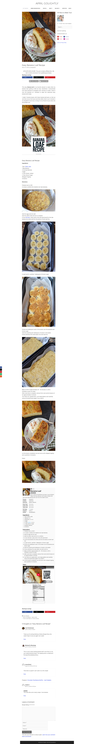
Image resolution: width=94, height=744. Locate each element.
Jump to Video (44, 81)
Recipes (27, 615)
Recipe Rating (25, 704)
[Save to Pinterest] (1, 372)
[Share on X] (1, 370)
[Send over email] (1, 374)
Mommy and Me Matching (35, 8)
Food (24, 615)
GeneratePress (53, 742)
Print (33, 489)
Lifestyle (44, 8)
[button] (31, 492)
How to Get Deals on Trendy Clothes (31, 618)
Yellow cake (28, 166)
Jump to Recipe (34, 81)
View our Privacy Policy (61, 42)
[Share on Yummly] (1, 376)
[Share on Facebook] (1, 367)
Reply (25, 639)
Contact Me (64, 8)
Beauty (50, 8)
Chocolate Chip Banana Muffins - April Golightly (39, 680)
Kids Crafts (57, 8)
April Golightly (47, 3)
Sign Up (70, 8)
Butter (29, 522)
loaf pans (27, 217)
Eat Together (25, 8)
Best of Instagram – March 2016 (30, 617)
